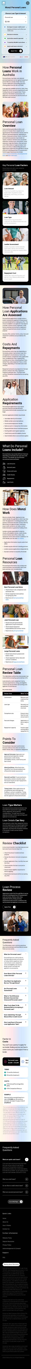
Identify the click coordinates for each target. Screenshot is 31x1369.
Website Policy (7, 1238)
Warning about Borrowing (11, 1264)
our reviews (20, 538)
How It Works (7, 1225)
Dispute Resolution (8, 1241)
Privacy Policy (7, 1245)
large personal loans (18, 662)
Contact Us (6, 1229)
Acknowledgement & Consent (12, 1248)
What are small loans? (9, 1179)
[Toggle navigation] (27, 3)
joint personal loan (18, 630)
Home (4, 1218)
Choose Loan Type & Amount (15, 13)
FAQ (4, 1257)
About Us (5, 1222)
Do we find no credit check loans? (13, 1185)
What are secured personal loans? (13, 1192)
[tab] (11, 1061)
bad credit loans (12, 155)
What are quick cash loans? (11, 1159)
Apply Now (14, 51)
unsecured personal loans (10, 153)
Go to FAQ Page (13, 1201)
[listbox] (15, 21)
